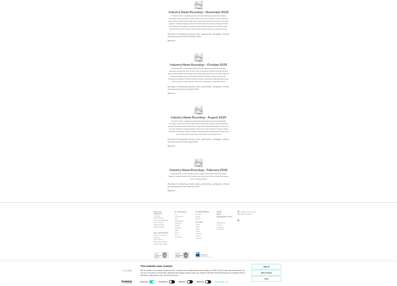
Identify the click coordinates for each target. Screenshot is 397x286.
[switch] (172, 282)
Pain (170, 26)
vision (177, 232)
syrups (198, 227)
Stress (183, 29)
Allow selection (266, 273)
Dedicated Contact (160, 235)
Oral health (224, 24)
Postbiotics (192, 26)
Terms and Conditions (221, 228)
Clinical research (204, 18)
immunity (178, 228)
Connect (243, 220)
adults (198, 216)
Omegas (218, 24)
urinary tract (179, 216)
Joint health (224, 21)
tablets (198, 236)
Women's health (195, 29)
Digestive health (183, 21)
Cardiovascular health (183, 18)
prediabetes (179, 221)
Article (211, 29)
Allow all (266, 267)
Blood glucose (209, 16)
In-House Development (158, 217)
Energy (190, 21)
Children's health (194, 18)
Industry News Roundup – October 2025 (198, 65)
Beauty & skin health (198, 16)
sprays (198, 229)
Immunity (215, 21)
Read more (171, 41)
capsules (199, 234)
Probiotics (204, 26)
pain (176, 219)
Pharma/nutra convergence (180, 26)
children (198, 214)
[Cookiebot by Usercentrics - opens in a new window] (127, 282)
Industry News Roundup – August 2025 (198, 117)
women (198, 219)
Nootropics (212, 24)
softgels (198, 238)
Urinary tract (179, 81)
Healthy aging (202, 21)
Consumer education (222, 18)
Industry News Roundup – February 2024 (198, 170)
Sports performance (175, 29)
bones (177, 235)
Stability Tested (159, 227)
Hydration (209, 21)
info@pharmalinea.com (248, 212)
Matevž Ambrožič (202, 179)
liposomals (178, 237)
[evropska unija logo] (203, 254)
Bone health (216, 16)
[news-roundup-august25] (198, 110)
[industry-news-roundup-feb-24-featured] (198, 162)
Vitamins (188, 29)
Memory (191, 24)
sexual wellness (219, 26)
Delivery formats (173, 21)
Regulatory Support (161, 242)
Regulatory (211, 26)
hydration (178, 223)
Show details (219, 282)
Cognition (212, 18)
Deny (266, 279)
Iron (220, 21)
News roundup (205, 29)
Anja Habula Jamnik (221, 29)
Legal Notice (221, 223)
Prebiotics (198, 26)
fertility (177, 225)
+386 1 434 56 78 (246, 214)
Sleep (225, 26)
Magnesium (172, 24)
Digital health (191, 126)
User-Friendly (158, 222)
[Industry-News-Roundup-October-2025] (198, 57)
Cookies (219, 225)
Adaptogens (188, 16)
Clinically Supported (161, 220)
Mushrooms (205, 24)
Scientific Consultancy (158, 238)
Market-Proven (159, 225)
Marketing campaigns (182, 24)
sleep (176, 230)
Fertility (195, 21)
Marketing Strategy (160, 244)
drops (198, 231)
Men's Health (197, 24)
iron (176, 214)
